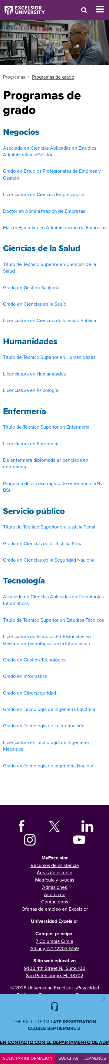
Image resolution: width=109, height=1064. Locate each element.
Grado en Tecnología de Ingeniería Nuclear (48, 765)
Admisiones (54, 887)
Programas (14, 76)
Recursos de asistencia (55, 865)
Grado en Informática (25, 676)
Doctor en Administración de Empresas (44, 211)
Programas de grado (53, 76)
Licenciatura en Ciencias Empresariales (44, 194)
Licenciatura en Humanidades (34, 373)
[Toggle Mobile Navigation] (102, 9)
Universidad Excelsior (50, 987)
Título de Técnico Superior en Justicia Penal (49, 526)
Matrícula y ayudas (54, 879)
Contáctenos (54, 901)
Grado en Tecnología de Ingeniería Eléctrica (49, 709)
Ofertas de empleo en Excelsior (54, 909)
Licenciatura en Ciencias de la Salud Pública (49, 320)
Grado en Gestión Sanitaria (31, 287)
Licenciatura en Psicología (30, 390)
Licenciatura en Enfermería (31, 443)
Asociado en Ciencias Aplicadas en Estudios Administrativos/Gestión (49, 151)
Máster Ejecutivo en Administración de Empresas (54, 227)
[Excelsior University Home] (22, 7)
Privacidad (88, 987)
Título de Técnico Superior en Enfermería (46, 426)
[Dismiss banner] (104, 999)
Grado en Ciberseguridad (29, 692)
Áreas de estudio (54, 872)
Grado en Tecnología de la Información (43, 725)
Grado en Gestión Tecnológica (35, 659)
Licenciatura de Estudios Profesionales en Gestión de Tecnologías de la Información (47, 639)
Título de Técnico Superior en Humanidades (49, 357)
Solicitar (68, 1058)
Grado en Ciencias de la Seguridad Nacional (49, 559)
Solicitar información (27, 1058)
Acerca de (54, 894)
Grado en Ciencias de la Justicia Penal (43, 543)
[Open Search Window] (84, 10)
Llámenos (95, 1058)
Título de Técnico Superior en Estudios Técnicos (53, 620)
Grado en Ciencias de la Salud (34, 304)
